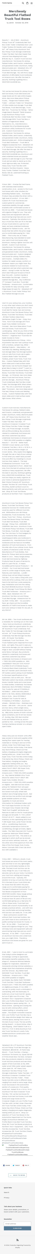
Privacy (6, 1198)
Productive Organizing (16, 1245)
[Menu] (31, 3)
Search (6, 1192)
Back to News (19, 1175)
